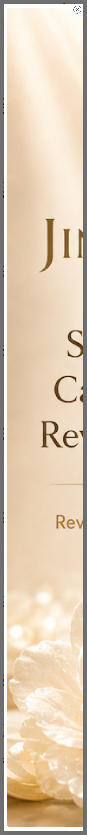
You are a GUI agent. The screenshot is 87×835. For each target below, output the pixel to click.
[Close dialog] (77, 9)
